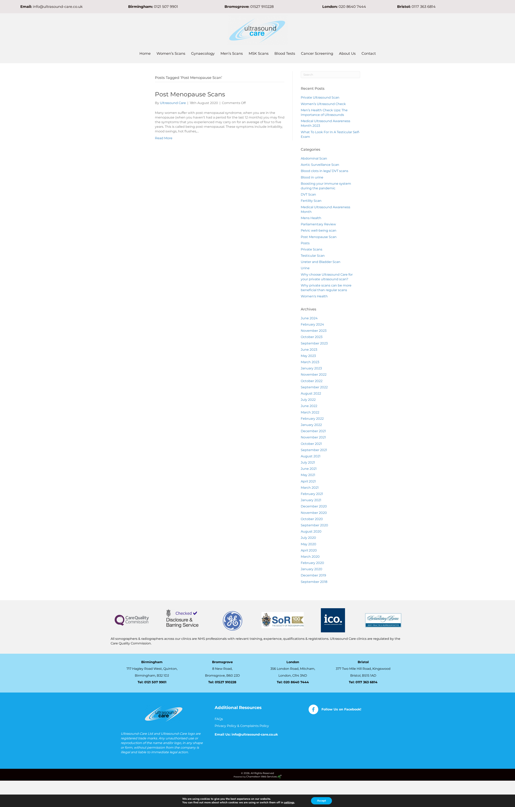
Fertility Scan (311, 201)
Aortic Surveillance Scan (320, 165)
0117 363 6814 (366, 682)
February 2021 (312, 494)
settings (289, 802)
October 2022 (311, 381)
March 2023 (310, 362)
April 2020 (309, 550)
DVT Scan (308, 194)
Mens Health (311, 218)
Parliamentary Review (318, 224)
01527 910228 (262, 6)
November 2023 (314, 331)
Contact (369, 53)
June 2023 (309, 349)
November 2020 (314, 513)
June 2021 (309, 469)
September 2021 (314, 450)
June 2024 (309, 318)
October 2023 (311, 337)
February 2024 (312, 324)
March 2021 (310, 488)
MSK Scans (259, 53)
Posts (305, 243)
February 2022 (312, 419)
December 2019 (313, 575)
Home (145, 53)
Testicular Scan (313, 256)
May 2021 (308, 475)
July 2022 (308, 400)
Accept (321, 801)
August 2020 (311, 531)
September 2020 (314, 525)
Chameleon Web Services (261, 776)
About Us (347, 53)
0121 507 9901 (166, 6)
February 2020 (312, 563)
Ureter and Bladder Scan (320, 262)
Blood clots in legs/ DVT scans (324, 171)
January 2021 (311, 500)
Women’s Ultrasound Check (323, 104)
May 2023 (308, 356)
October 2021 (311, 444)
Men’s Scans (231, 53)
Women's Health (314, 296)
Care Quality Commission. (131, 643)
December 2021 (313, 431)
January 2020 (311, 569)
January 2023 (311, 368)
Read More (163, 138)
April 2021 (308, 481)
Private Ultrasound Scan (320, 97)
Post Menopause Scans (190, 94)
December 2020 (314, 506)
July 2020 (308, 538)
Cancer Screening (317, 53)
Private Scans (311, 249)
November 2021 (313, 437)
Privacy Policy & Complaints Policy (242, 726)
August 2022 (311, 393)
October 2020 (312, 519)
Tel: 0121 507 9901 (152, 682)
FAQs (219, 719)
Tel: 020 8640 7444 (293, 682)
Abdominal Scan (314, 158)
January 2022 (311, 425)
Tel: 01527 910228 (222, 682)
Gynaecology (203, 53)
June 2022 (309, 406)
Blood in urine (312, 177)
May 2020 (308, 544)
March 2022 (310, 412)
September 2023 (314, 343)
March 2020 (310, 557)
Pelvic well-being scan (318, 230)
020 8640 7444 (352, 6)
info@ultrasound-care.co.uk (58, 6)
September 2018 (314, 582)
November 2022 (314, 374)
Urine (305, 268)
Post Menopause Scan (319, 237)
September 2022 (314, 387)
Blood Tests (284, 53)
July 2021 (308, 462)
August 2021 (310, 456)
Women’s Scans (171, 53)
